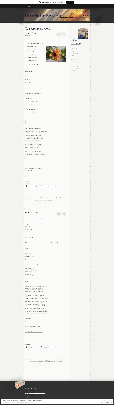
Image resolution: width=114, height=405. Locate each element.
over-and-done (35, 360)
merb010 (29, 35)
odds (27, 360)
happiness (63, 197)
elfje (56, 197)
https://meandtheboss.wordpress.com (33, 332)
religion (34, 361)
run (37, 361)
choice (43, 197)
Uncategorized (75, 53)
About (35, 6)
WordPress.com (75, 70)
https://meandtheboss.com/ (31, 171)
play (51, 360)
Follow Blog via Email (31, 388)
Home (28, 6)
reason (57, 198)
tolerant (45, 361)
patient (40, 360)
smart (39, 361)
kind (60, 358)
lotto (27, 198)
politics (31, 361)
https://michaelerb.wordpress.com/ (33, 168)
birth (41, 197)
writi (73, 55)
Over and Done (31, 212)
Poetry (54, 198)
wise (51, 361)
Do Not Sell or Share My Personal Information (80, 404)
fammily (59, 197)
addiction (38, 358)
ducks (45, 358)
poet (49, 198)
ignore (57, 358)
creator (50, 197)
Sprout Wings (31, 33)
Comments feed (75, 68)
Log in (73, 64)
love (29, 198)
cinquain (47, 197)
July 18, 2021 (61, 34)
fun (50, 358)
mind (64, 358)
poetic (52, 198)
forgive (48, 358)
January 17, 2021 (61, 213)
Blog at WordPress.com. (65, 404)
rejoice (64, 198)
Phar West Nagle (42, 198)
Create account (75, 62)
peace (48, 360)
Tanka (45, 200)
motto (37, 198)
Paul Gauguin (44, 360)
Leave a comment (29, 197)
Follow (28, 397)
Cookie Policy (29, 402)
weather (48, 361)
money (34, 198)
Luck (32, 198)
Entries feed (75, 66)
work (48, 200)
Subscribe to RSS (19, 385)
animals (38, 197)
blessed (42, 358)
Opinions (30, 360)
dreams (53, 197)
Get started (70, 2)
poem (47, 198)
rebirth (60, 198)
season (36, 200)
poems (56, 360)
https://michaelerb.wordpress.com (33, 326)
